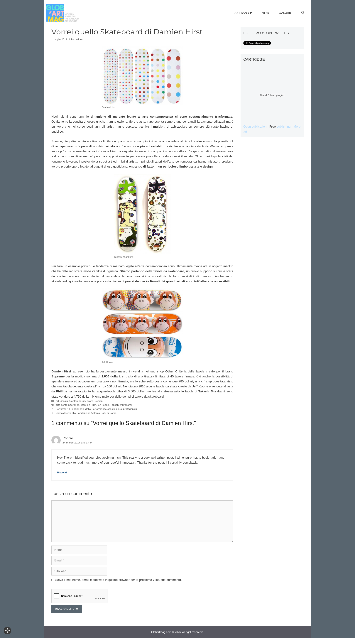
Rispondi (62, 472)
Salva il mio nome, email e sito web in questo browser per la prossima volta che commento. (118, 580)
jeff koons (103, 404)
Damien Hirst (88, 404)
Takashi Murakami (121, 404)
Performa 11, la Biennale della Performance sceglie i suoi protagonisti (96, 408)
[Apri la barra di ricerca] (302, 12)
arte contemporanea (68, 404)
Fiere (265, 13)
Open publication (254, 126)
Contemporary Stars (81, 400)
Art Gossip (243, 13)
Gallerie (285, 13)
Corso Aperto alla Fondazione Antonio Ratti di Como (86, 412)
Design (98, 400)
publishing (283, 126)
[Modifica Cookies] (7, 630)
